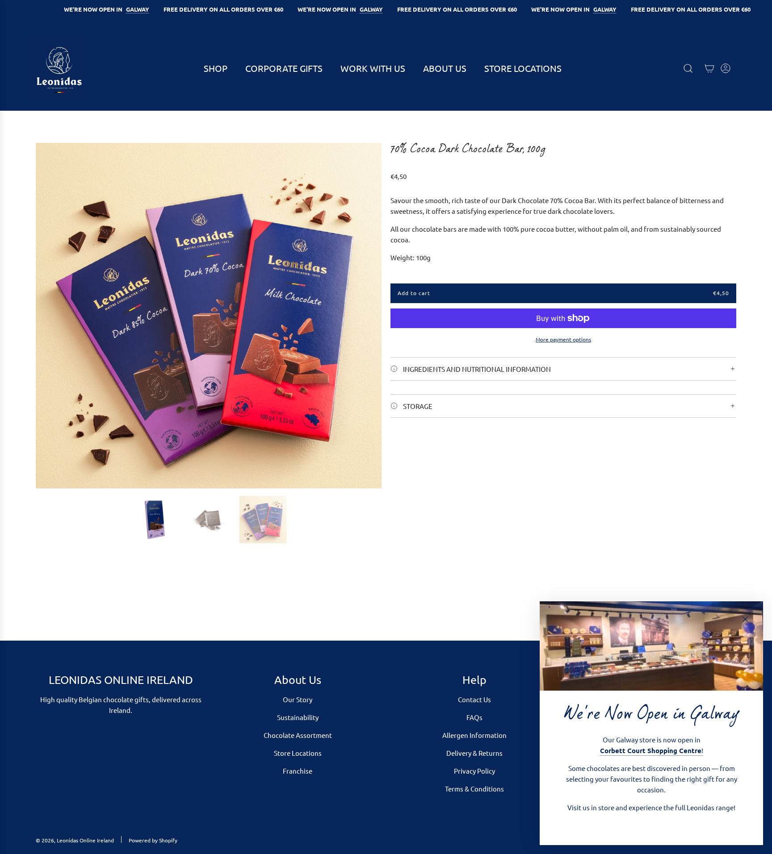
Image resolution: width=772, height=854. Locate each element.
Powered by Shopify (153, 840)
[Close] (745, 619)
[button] (45, 315)
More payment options (563, 339)
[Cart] (709, 68)
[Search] (688, 68)
